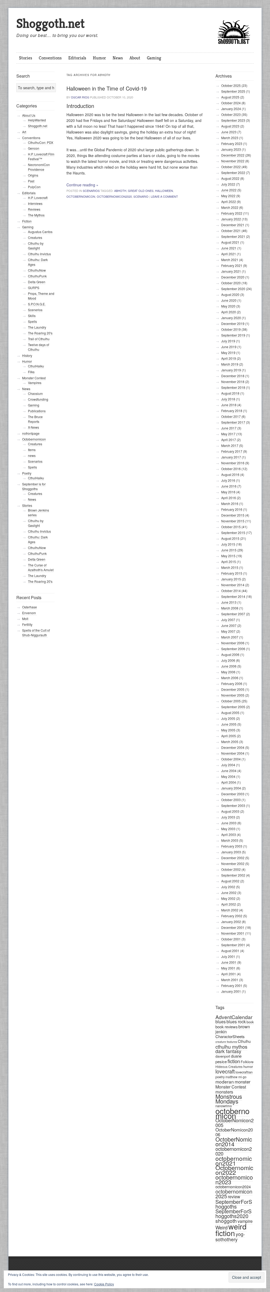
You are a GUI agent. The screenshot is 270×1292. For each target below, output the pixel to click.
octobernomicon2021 (233, 1160)
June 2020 (229, 300)
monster (242, 1081)
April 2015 (228, 561)
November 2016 (232, 463)
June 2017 (229, 428)
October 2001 (231, 939)
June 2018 (229, 405)
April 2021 (228, 254)
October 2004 (231, 759)
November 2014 (232, 585)
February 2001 (231, 985)
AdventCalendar (233, 1016)
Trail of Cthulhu (39, 339)
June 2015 (229, 550)
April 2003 (228, 834)
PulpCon (34, 186)
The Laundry (37, 327)
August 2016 (230, 474)
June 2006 (229, 666)
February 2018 (231, 410)
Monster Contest (230, 1087)
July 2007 (228, 619)
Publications (37, 411)
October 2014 (231, 590)
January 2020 (231, 317)
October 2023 (231, 114)
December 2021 (232, 225)
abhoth (120, 190)
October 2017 (231, 416)
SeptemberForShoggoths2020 (233, 1214)
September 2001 (233, 945)
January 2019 (231, 370)
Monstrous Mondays (228, 1098)
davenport (222, 1056)
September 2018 (233, 387)
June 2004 (229, 770)
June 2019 (229, 346)
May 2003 (228, 828)
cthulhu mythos (231, 1046)
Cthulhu (244, 1041)
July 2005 (228, 718)
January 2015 (231, 579)
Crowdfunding (38, 399)
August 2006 (230, 654)
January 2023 (231, 149)
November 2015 (232, 521)
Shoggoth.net (50, 23)
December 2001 (232, 927)
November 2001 (232, 933)
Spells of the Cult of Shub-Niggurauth (36, 632)
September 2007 (233, 614)
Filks (31, 372)
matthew (231, 1077)
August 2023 (230, 126)
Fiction (27, 221)
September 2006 (233, 648)
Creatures (35, 237)
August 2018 (230, 393)
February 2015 (231, 573)
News (118, 58)
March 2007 (229, 637)
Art (24, 132)
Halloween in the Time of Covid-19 (106, 88)
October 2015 (231, 526)
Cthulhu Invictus (39, 254)
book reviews (226, 1026)
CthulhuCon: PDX (40, 142)
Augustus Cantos (40, 231)
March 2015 (229, 567)
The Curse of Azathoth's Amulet (41, 567)
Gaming (154, 58)
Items (32, 449)
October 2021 (231, 230)
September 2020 (233, 288)
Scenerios (35, 309)
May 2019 (228, 352)
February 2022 (231, 213)
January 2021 (231, 271)
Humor (99, 58)
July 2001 (228, 956)
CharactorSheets (230, 1036)
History (27, 355)
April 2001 (228, 974)
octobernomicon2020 (114, 196)
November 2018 (232, 381)
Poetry (26, 473)
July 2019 (228, 341)
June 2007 (229, 625)
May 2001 (228, 968)
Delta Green (36, 282)
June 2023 (229, 132)
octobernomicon (80, 196)
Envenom (29, 612)
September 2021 (233, 236)
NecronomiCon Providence (39, 167)
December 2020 (232, 277)
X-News (33, 427)
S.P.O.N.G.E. (37, 304)
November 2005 (232, 695)
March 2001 (229, 979)
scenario (140, 196)
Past (31, 181)
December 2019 (232, 323)
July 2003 (228, 817)
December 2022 (232, 155)
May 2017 (228, 434)
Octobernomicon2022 (234, 1170)
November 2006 (232, 643)
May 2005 (228, 730)
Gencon (33, 148)
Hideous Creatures (229, 1066)
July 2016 (228, 480)
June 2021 (229, 248)
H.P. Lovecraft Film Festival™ (41, 156)
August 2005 (230, 712)
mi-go (242, 1077)
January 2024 (231, 108)
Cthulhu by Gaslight (36, 245)
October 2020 (231, 283)
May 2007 (228, 631)
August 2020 (230, 294)
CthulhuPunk (37, 276)
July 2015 (228, 544)
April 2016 (228, 497)
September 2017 (233, 422)
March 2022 (229, 207)
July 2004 (228, 765)
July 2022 (228, 184)
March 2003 (229, 840)
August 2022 (230, 178)
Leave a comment (164, 196)
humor (248, 1066)
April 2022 (228, 201)
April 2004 (228, 782)
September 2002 (233, 875)
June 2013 (229, 602)
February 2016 (231, 509)
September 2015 (233, 532)
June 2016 (229, 486)
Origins (33, 175)
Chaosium (35, 393)
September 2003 (233, 805)
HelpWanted (37, 120)
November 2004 (232, 753)
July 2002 (228, 886)
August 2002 (230, 881)
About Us (28, 115)
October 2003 (231, 799)
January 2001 (231, 991)
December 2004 (232, 747)
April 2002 (228, 904)
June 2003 (229, 823)
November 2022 (232, 161)
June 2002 (229, 892)
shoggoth (226, 1220)
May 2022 (228, 195)
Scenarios (91, 190)
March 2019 (229, 364)
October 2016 (231, 468)
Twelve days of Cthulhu (38, 347)
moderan (224, 1081)
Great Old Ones (140, 190)
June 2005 (229, 724)
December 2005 (232, 689)
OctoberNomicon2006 (234, 1132)
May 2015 (228, 555)
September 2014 (233, 596)
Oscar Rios (80, 97)
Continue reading (82, 184)
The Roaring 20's (40, 333)
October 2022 (231, 166)
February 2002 (231, 916)
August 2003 (230, 811)
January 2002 (231, 921)
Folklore (247, 1061)
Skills (32, 315)
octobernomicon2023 (234, 1179)
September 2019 (233, 335)
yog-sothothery (230, 1237)
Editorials (77, 58)
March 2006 (229, 677)
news (32, 455)
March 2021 (229, 259)
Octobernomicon (34, 439)
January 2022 (231, 219)
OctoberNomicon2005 (234, 1122)
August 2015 (230, 538)
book (250, 1021)
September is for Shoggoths (34, 486)
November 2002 (232, 863)
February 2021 (231, 265)
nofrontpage (31, 433)
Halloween (164, 190)
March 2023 (229, 137)
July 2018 (228, 399)
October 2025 (231, 85)
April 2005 (228, 735)
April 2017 (228, 439)
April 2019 (228, 358)
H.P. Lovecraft (37, 197)
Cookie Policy (104, 1284)
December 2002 (232, 857)
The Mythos (36, 215)
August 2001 (230, 950)
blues (220, 1022)
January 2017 (231, 457)
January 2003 (231, 852)
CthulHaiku (36, 366)
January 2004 (231, 788)
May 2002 (228, 898)
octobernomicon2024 (233, 1186)
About (134, 58)
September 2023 (233, 120)
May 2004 (228, 776)
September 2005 (233, 706)
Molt (25, 618)
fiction (234, 1060)
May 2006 (228, 672)
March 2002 (229, 910)
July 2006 (228, 660)
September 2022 (233, 172)
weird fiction (231, 1229)
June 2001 (229, 962)
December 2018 (232, 375)
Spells (32, 321)
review (234, 1197)
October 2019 (231, 329)
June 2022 (229, 190)
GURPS (33, 287)
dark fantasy (228, 1051)
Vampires (34, 382)
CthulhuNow (37, 270)
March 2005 (229, 741)
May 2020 (228, 306)
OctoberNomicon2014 (233, 1141)
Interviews (35, 203)
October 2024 (231, 103)
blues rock (236, 1022)
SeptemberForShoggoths (233, 1204)
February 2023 (231, 143)
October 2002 (231, 869)
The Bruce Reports (35, 419)
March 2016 (229, 503)
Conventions (50, 58)
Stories (25, 58)
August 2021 (230, 242)
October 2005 (231, 701)
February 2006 (231, 683)
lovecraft (225, 1071)
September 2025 (233, 91)
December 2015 (232, 515)
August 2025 (230, 97)
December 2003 (232, 794)
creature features (226, 1042)
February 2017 (231, 451)
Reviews (34, 209)
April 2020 (228, 312)
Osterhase (29, 607)
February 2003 (231, 846)
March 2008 (229, 608)
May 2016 (228, 492)
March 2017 (229, 445)
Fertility (27, 624)
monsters (224, 1092)
